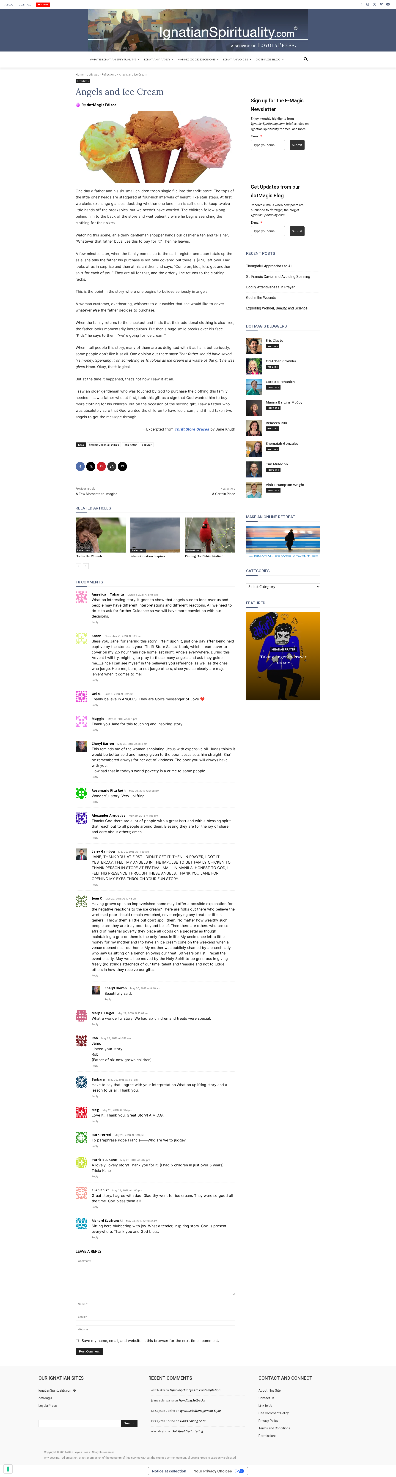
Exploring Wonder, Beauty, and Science (277, 308)
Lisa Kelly (283, 662)
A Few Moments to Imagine (96, 494)
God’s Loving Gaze (192, 1421)
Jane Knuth (130, 444)
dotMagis (93, 74)
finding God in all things (104, 444)
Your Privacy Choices (213, 1471)
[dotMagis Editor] (79, 105)
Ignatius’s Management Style (200, 1411)
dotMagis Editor (101, 104)
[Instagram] (367, 4)
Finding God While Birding (204, 556)
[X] (374, 4)
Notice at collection (169, 1471)
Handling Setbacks (192, 1400)
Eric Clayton (276, 340)
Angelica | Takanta (108, 594)
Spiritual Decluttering (187, 1431)
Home (80, 74)
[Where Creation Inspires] (155, 535)
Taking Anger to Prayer (283, 656)
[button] (306, 59)
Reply (95, 622)
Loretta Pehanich (280, 381)
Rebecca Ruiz (277, 423)
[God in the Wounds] (101, 535)
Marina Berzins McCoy (284, 402)
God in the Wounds (89, 556)
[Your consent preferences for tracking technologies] (8, 1469)
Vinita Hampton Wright (285, 484)
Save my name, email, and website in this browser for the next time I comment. (150, 1340)
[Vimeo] (381, 4)
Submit (297, 145)
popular (147, 444)
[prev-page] (78, 566)
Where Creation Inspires (147, 556)
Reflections (109, 74)
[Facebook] (361, 4)
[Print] (111, 466)
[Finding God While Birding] (210, 535)
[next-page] (86, 566)
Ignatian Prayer (283, 649)
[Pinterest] (101, 466)
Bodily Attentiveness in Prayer (270, 287)
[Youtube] (388, 4)
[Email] (122, 466)
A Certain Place (223, 494)
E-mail (256, 136)
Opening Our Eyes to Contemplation (195, 1390)
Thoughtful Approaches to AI (269, 266)
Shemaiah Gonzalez (282, 443)
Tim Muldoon (277, 464)
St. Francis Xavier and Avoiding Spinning (278, 276)
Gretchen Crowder (281, 361)
